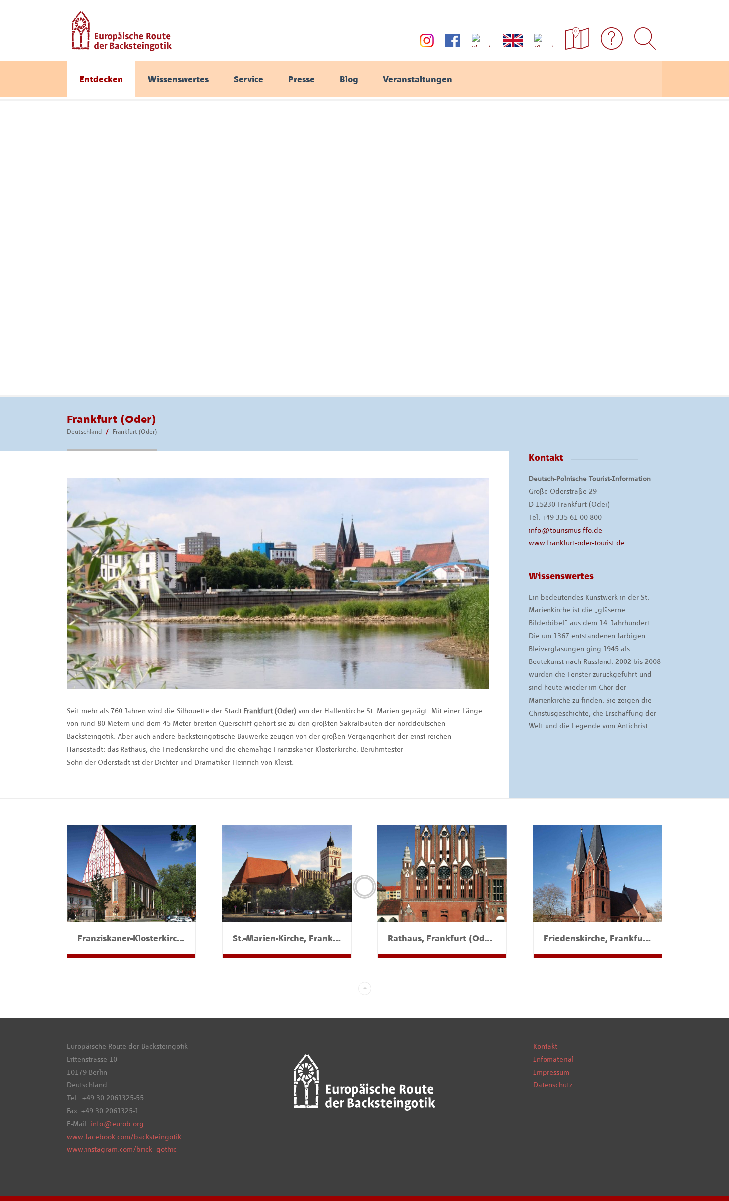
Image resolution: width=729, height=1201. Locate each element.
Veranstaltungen (417, 79)
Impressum (551, 1072)
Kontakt (545, 1046)
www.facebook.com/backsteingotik (124, 1136)
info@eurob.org (117, 1123)
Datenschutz (552, 1085)
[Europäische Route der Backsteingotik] (119, 48)
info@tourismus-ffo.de (565, 530)
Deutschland (84, 431)
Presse (301, 79)
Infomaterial (553, 1059)
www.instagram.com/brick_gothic (122, 1149)
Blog (349, 79)
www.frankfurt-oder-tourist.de (577, 543)
